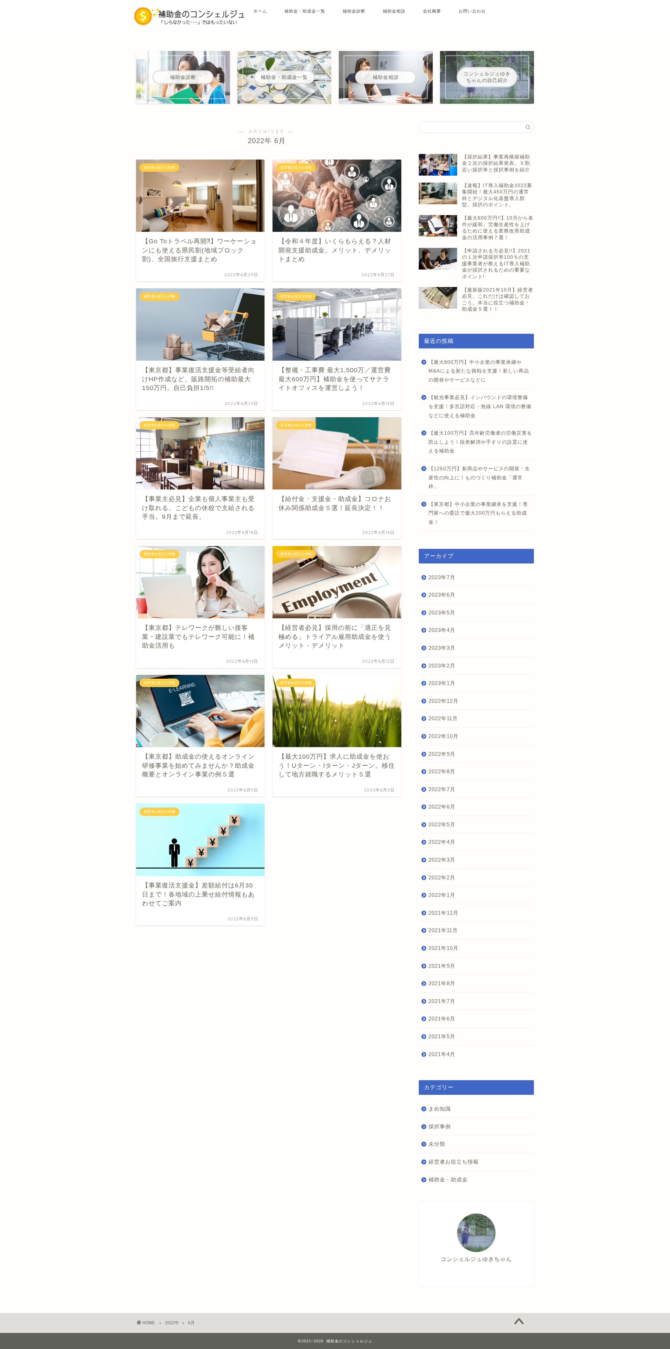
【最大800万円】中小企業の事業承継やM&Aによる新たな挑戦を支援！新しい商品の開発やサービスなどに (479, 371)
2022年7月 (442, 789)
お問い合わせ (472, 11)
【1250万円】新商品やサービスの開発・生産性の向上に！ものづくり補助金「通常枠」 (479, 477)
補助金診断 (354, 11)
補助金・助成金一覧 (304, 11)
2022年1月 (442, 895)
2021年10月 (444, 948)
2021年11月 (443, 930)
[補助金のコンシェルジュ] (189, 23)
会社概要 (432, 11)
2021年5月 (442, 1036)
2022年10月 (444, 736)
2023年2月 (442, 666)
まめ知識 (440, 1109)
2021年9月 (442, 966)
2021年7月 (442, 1001)
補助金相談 (394, 11)
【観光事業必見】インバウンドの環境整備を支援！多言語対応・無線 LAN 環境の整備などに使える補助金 (480, 406)
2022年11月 (443, 718)
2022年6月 (442, 807)
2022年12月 (444, 701)
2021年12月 (444, 913)
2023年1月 (442, 683)
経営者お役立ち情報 (454, 1162)
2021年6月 (442, 1019)
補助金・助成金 (448, 1179)
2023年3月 (442, 648)
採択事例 (440, 1126)
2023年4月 (442, 630)
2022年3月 (442, 860)
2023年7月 (442, 577)
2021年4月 (442, 1054)
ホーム (260, 11)
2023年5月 (442, 612)
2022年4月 (442, 842)
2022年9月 (442, 754)
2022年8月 (442, 771)
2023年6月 (442, 595)
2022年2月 (442, 877)
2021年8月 (442, 983)
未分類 (437, 1144)
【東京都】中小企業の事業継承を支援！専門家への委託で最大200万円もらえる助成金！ (478, 513)
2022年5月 (442, 824)
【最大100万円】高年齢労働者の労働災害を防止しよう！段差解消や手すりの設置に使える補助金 (480, 442)
